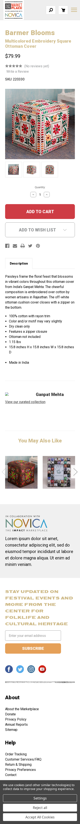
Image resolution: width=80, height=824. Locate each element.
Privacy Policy (15, 719)
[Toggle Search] (51, 10)
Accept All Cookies (40, 817)
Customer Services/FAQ (23, 759)
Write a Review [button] (17, 71)
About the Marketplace (22, 709)
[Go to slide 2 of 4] (75, 471)
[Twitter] (30, 245)
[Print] (22, 245)
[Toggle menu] (74, 10)
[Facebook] (7, 245)
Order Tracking (16, 754)
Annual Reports (16, 724)
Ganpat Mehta (50, 394)
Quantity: (40, 187)
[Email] (15, 245)
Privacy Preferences (20, 770)
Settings (40, 798)
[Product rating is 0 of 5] (13, 66)
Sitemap (11, 730)
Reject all (40, 807)
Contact (10, 775)
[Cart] (63, 10)
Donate (10, 714)
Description (19, 263)
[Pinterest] (38, 245)
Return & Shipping (18, 764)
